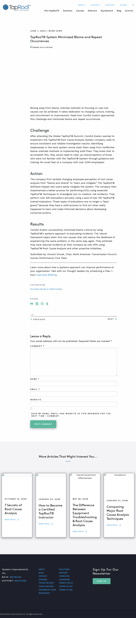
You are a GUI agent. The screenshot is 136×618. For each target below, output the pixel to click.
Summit (129, 10)
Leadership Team (47, 590)
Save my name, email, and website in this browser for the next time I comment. (71, 415)
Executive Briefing (46, 274)
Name (34, 379)
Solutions (67, 10)
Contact (95, 5)
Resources (44, 593)
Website (35, 400)
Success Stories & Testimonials (46, 289)
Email (35, 389)
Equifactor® (107, 10)
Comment (37, 346)
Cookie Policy (66, 586)
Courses (80, 10)
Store (123, 5)
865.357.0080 (20, 581)
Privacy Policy (66, 583)
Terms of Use (65, 590)
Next (111, 319)
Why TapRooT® (51, 10)
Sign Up (101, 581)
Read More (12, 519)
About (81, 5)
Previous (39, 319)
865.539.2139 (15, 577)
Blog (119, 10)
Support (110, 5)
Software (92, 10)
